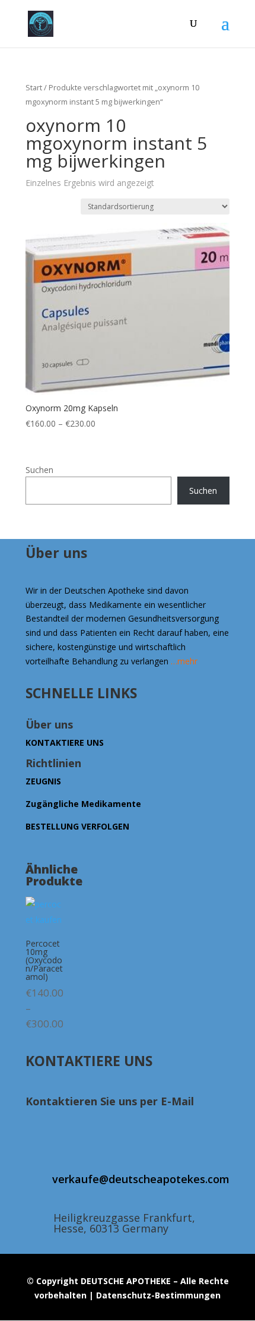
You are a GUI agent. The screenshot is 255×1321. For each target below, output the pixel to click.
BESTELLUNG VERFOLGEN (77, 826)
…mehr (184, 661)
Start (34, 87)
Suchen (39, 469)
